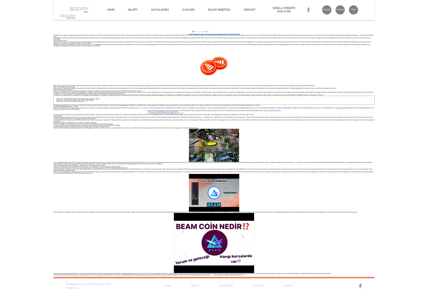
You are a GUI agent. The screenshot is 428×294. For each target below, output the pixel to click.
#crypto (271, 110)
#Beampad (210, 110)
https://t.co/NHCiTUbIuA (157, 112)
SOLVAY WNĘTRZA (219, 10)
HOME (111, 10)
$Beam (194, 110)
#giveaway (277, 110)
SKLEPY (133, 10)
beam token (249, 35)
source (82, 101)
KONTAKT (249, 10)
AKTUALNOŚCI (160, 10)
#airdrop (154, 110)
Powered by (72, 288)
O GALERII (188, 10)
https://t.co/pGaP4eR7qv (172, 112)
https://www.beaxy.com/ (239, 117)
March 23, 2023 (178, 113)
